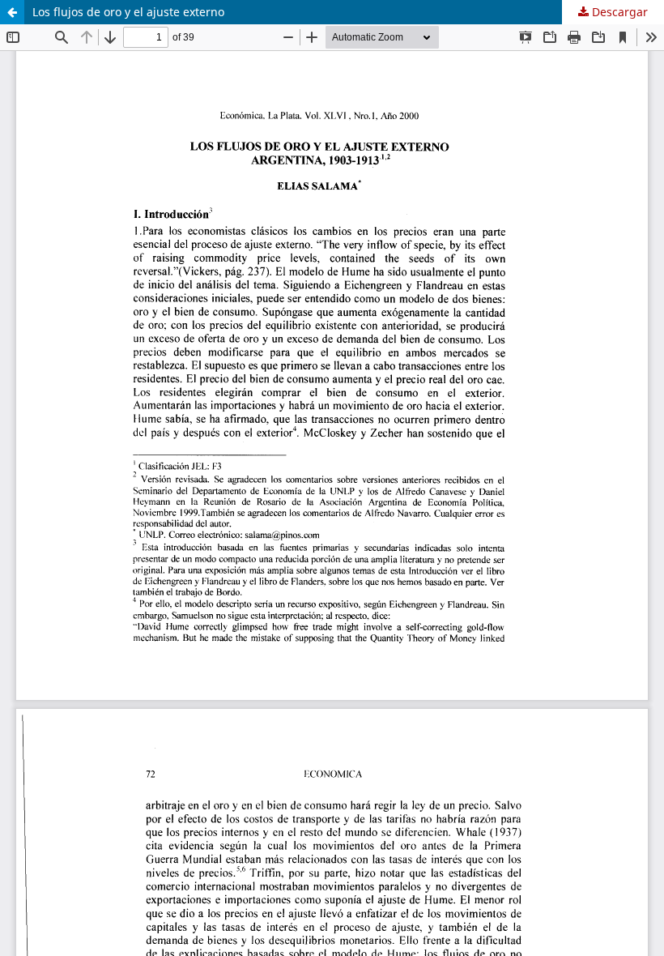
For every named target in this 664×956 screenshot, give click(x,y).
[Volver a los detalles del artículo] (12, 12)
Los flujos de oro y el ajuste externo (128, 11)
